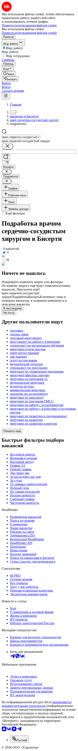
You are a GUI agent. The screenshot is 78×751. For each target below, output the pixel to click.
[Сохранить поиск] (6, 157)
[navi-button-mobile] (6, 96)
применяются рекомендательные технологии (36, 704)
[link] (9, 73)
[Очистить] (7, 146)
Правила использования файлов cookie (29, 33)
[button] (6, 83)
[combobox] (21, 137)
